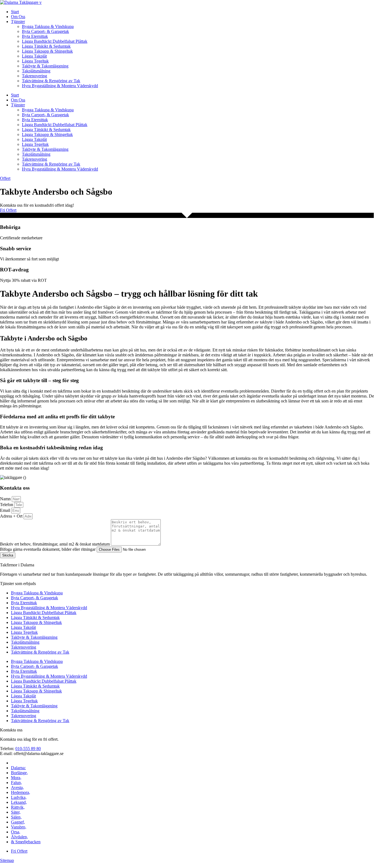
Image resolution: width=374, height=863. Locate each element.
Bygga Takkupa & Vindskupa (48, 26)
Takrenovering (34, 75)
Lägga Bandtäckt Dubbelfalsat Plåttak (54, 41)
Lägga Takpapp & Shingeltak (47, 51)
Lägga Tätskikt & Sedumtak (46, 46)
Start (15, 11)
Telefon (7, 504)
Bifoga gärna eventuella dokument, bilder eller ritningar (48, 549)
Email (5, 510)
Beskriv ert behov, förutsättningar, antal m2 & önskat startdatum (55, 544)
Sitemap (7, 860)
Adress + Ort (12, 516)
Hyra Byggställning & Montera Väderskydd (60, 85)
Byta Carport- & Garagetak (45, 31)
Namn (6, 498)
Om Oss (18, 16)
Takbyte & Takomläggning (45, 66)
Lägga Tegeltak (35, 61)
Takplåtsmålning (36, 71)
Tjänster (18, 21)
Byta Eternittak (35, 36)
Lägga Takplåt (34, 56)
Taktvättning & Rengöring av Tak (51, 80)
